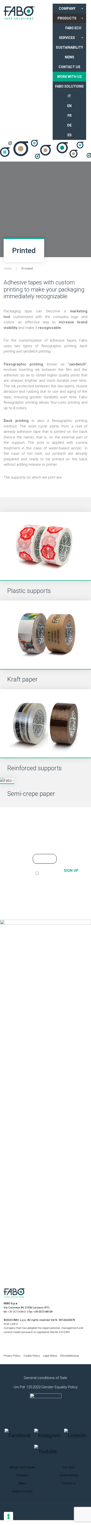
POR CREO (11, 1324)
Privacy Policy (12, 1355)
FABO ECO (73, 28)
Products (67, 18)
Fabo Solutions (69, 86)
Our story (69, 1467)
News (69, 57)
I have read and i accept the (43, 879)
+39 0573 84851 (16, 1311)
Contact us (69, 67)
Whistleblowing (69, 1355)
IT (69, 96)
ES (69, 135)
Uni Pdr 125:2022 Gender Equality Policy (46, 1387)
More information (46, 822)
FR (69, 116)
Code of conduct (22, 1491)
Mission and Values (22, 1467)
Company (67, 8)
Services (67, 38)
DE (69, 125)
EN (69, 106)
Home (7, 268)
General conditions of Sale (45, 1378)
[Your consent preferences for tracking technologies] (8, 1516)
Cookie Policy (32, 1355)
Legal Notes (50, 1355)
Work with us (69, 77)
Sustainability (69, 47)
